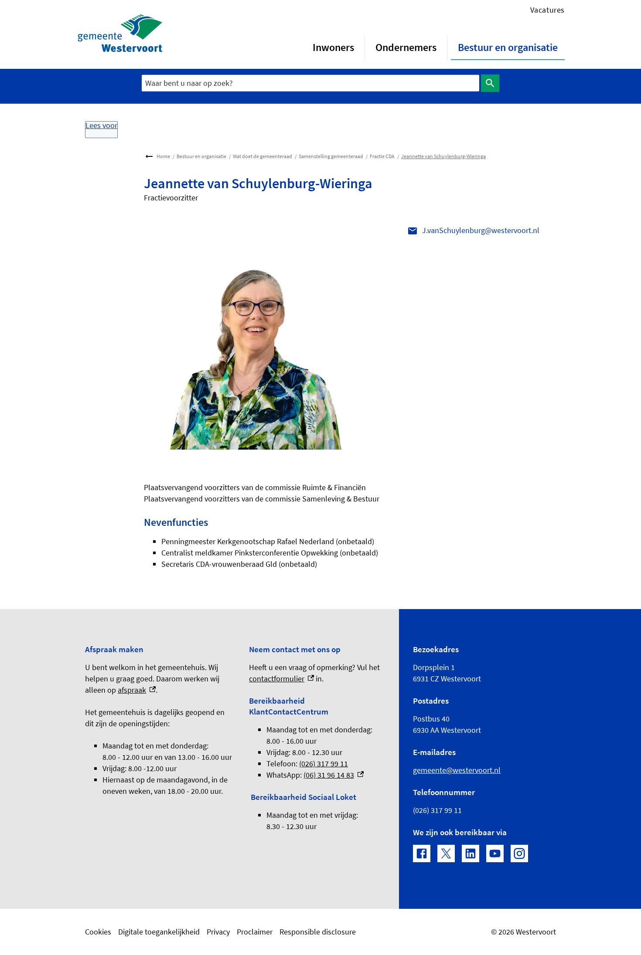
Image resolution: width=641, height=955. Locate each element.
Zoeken (490, 83)
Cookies (98, 932)
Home (163, 156)
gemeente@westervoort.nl (457, 770)
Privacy (218, 932)
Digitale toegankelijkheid (159, 932)
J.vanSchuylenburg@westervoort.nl (480, 230)
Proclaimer (255, 932)
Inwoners (333, 47)
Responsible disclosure (318, 932)
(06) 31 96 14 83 (333, 775)
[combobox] (310, 83)
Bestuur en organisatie (508, 47)
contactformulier (281, 679)
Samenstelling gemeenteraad (331, 156)
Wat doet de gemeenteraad (262, 156)
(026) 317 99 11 (323, 764)
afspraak (137, 690)
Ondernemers (405, 47)
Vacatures (547, 10)
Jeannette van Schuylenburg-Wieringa (443, 156)
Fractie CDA (382, 156)
